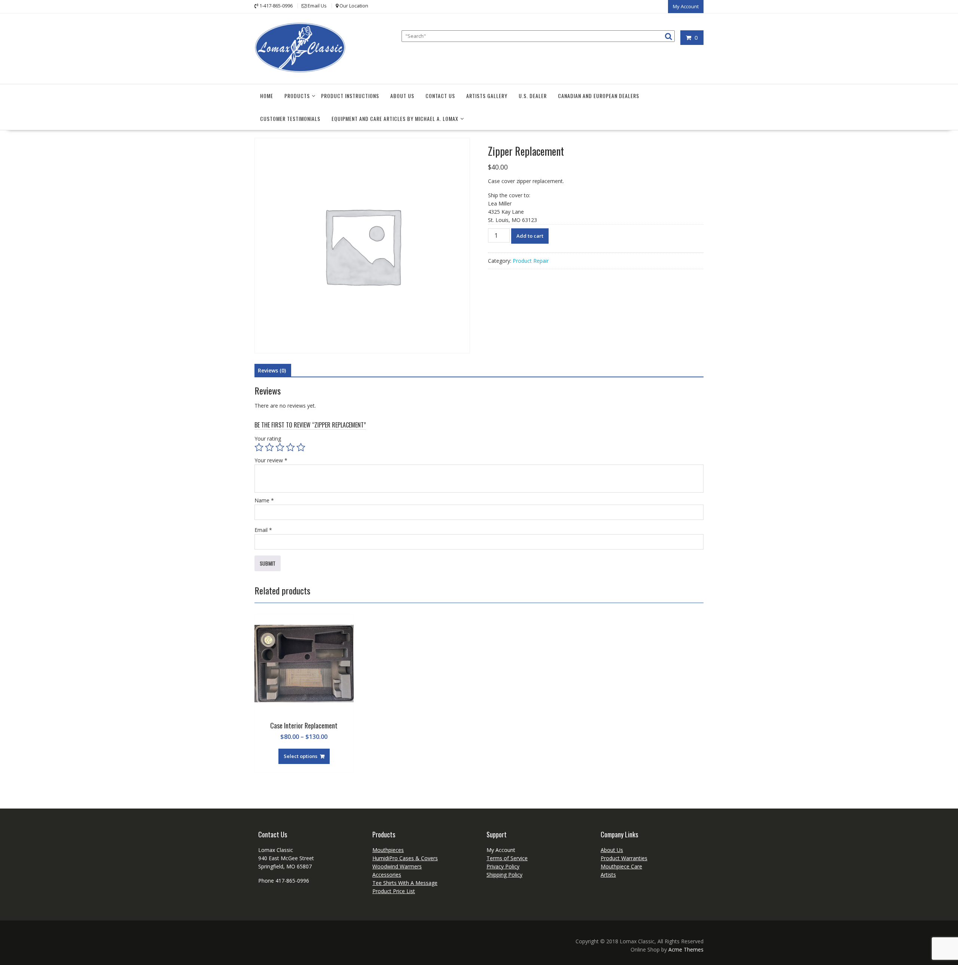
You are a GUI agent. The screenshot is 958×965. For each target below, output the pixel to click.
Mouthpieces (388, 849)
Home (266, 96)
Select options (300, 756)
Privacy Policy (502, 866)
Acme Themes (686, 949)
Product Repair (531, 260)
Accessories (386, 874)
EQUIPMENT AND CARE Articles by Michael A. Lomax (395, 118)
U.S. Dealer (533, 96)
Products (297, 96)
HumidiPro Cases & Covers (405, 858)
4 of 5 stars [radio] (290, 447)
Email (263, 529)
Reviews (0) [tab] (272, 370)
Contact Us (440, 96)
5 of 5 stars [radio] (300, 447)
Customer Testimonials (290, 118)
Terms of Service (507, 858)
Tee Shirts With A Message (404, 882)
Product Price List (393, 891)
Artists (608, 874)
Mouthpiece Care (621, 866)
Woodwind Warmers (397, 866)
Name (264, 500)
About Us (402, 96)
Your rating (267, 438)
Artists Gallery (486, 96)
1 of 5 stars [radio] (258, 447)
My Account (686, 6)
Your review (270, 460)
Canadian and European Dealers (598, 96)
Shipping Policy (504, 874)
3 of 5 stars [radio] (279, 447)
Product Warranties (624, 858)
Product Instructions (350, 96)
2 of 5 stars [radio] (269, 447)
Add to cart (529, 235)
